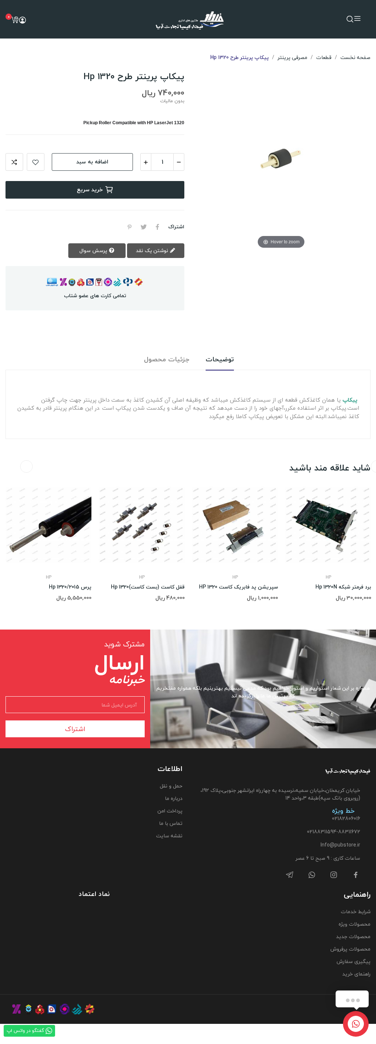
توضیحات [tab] (220, 359)
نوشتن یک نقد (153, 250)
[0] (14, 19)
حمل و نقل (171, 786)
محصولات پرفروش (350, 949)
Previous (26, 466)
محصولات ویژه (354, 924)
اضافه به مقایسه (14, 162)
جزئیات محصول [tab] (166, 359)
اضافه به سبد (92, 161)
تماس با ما (170, 823)
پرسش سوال (94, 250)
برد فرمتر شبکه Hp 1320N (343, 587)
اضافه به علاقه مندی (35, 162)
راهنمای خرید (356, 974)
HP (48, 577)
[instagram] (333, 875)
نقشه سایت (169, 836)
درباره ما (173, 798)
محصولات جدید (353, 936)
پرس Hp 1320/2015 (70, 587)
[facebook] (355, 875)
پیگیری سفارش (353, 961)
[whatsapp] (311, 875)
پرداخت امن (170, 811)
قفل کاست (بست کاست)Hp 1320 (148, 587)
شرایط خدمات (355, 911)
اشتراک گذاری (157, 226)
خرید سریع (90, 189)
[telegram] (289, 875)
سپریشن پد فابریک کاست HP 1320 (238, 587)
